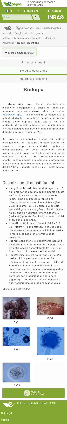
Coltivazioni (26, 27)
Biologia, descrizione (28, 42)
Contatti (5, 419)
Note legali (6, 413)
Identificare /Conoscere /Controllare (41, 3)
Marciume (21, 52)
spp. (12, 114)
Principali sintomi (33, 62)
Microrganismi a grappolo (28, 38)
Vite (37, 27)
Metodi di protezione (33, 79)
